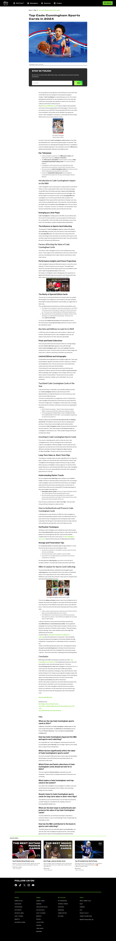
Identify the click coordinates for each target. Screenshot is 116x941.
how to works (40, 913)
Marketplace (18, 900)
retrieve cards (19, 913)
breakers (39, 931)
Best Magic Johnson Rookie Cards (48, 704)
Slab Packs (18, 903)
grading (38, 903)
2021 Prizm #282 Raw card (48, 106)
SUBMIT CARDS (40, 900)
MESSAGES (61, 910)
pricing (38, 919)
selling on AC (40, 910)
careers (82, 907)
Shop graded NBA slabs (45, 697)
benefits (17, 919)
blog (81, 903)
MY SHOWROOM (62, 900)
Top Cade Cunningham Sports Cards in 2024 (49, 10)
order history (62, 913)
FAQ (81, 910)
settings (60, 916)
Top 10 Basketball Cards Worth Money (50, 710)
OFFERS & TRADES (63, 903)
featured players (20, 922)
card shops (39, 928)
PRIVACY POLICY (84, 913)
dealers (38, 925)
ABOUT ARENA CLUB (85, 900)
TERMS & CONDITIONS (86, 916)
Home (30, 10)
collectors (40, 922)
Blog (35, 10)
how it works (19, 916)
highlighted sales (41, 907)
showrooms (18, 907)
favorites (61, 907)
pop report (18, 910)
